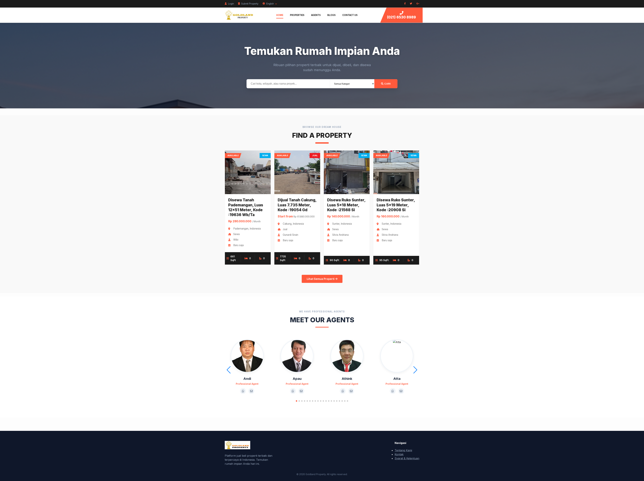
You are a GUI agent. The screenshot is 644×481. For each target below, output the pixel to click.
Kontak (399, 454)
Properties (297, 15)
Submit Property (249, 3)
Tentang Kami (403, 450)
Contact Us (350, 15)
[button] (296, 401)
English (270, 3)
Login (231, 3)
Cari (387, 83)
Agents (316, 15)
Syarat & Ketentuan (407, 458)
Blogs (331, 15)
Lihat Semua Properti (321, 279)
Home (279, 15)
